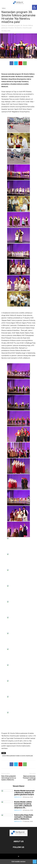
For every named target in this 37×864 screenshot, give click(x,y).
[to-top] (35, 861)
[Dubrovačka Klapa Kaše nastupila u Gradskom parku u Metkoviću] (7, 818)
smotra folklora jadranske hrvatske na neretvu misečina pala (17, 755)
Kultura (3, 8)
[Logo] (19, 835)
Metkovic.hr (18, 797)
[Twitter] (16, 63)
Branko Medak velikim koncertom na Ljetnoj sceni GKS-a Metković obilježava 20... (23, 805)
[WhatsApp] (25, 63)
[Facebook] (11, 63)
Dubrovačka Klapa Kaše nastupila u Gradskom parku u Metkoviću (23, 817)
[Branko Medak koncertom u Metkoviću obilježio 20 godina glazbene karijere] (7, 794)
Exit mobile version (18, 861)
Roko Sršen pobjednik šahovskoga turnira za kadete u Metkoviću (8, 778)
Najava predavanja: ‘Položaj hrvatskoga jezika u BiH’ (29, 778)
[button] (4, 3)
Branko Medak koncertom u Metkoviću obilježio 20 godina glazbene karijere (24, 792)
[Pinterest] (20, 63)
